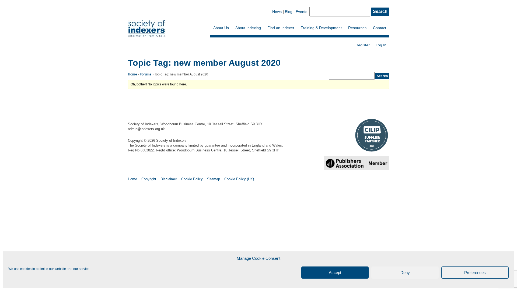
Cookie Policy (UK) (239, 179)
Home (132, 74)
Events (301, 11)
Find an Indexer (280, 28)
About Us (221, 28)
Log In (381, 45)
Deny (405, 272)
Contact (379, 28)
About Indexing (248, 28)
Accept (335, 272)
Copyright (148, 179)
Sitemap (213, 179)
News (277, 11)
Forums (146, 74)
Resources (357, 28)
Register (362, 45)
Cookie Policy (192, 179)
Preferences (475, 272)
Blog (288, 11)
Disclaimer (168, 179)
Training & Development (321, 28)
